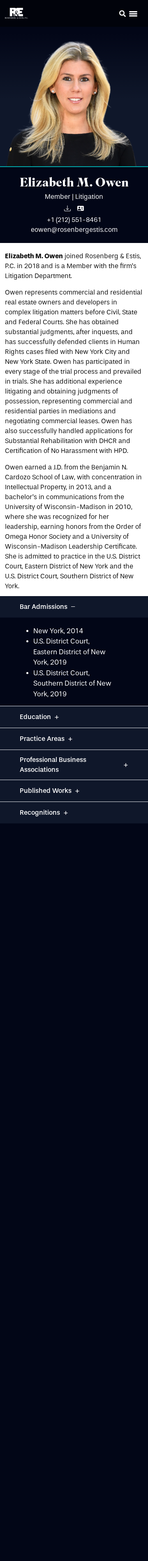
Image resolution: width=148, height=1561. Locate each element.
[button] (111, 15)
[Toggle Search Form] (122, 13)
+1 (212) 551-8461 (74, 220)
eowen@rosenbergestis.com (74, 229)
